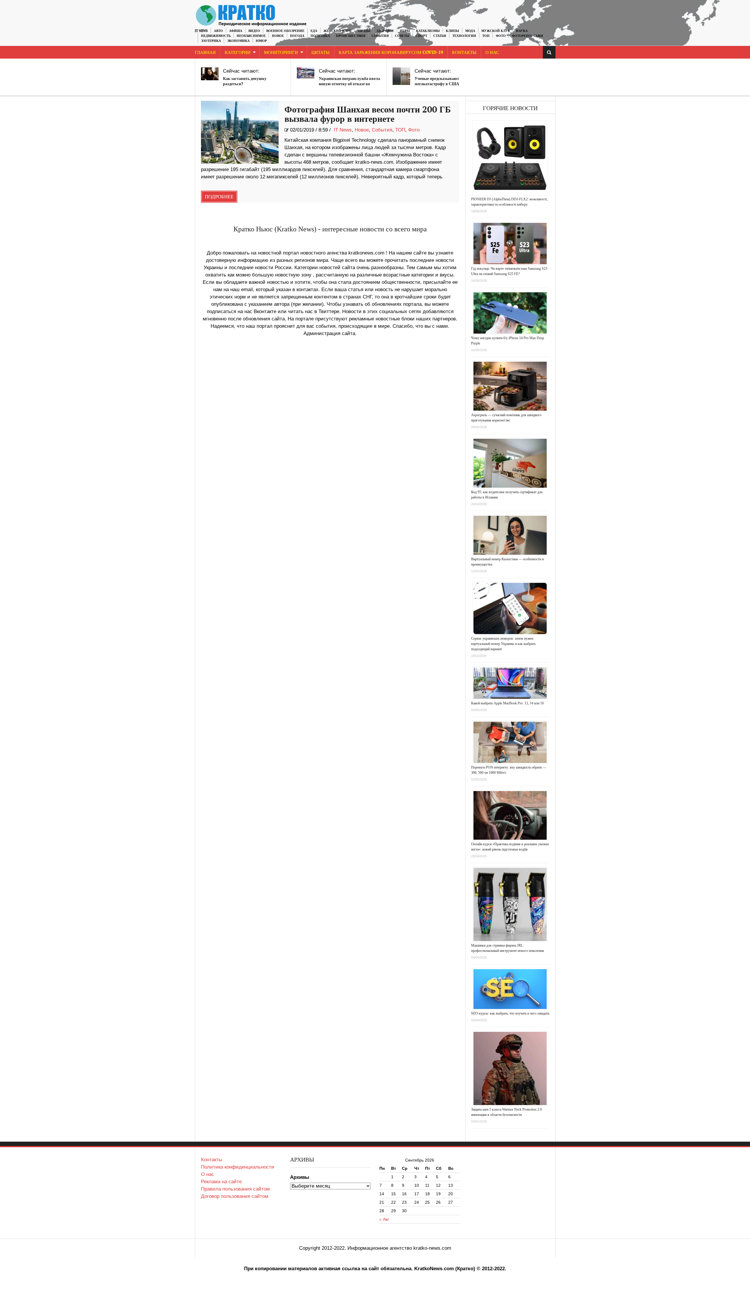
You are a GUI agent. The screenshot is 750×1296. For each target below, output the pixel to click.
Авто (218, 31)
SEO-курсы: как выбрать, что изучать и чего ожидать (510, 1013)
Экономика (238, 41)
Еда (314, 31)
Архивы (299, 1177)
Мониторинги (281, 52)
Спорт (421, 36)
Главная (205, 52)
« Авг (384, 1219)
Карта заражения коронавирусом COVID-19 (391, 52)
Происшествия (350, 36)
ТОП (486, 36)
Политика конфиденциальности (237, 1167)
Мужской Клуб (495, 31)
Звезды (363, 31)
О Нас (492, 52)
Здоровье (385, 31)
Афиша (235, 31)
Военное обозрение (285, 31)
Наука (522, 31)
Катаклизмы (428, 31)
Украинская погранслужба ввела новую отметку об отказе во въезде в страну (349, 84)
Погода (297, 36)
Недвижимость (216, 36)
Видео (254, 31)
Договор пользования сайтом (234, 1196)
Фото (501, 36)
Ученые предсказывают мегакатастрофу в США (437, 81)
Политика (320, 36)
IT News (201, 31)
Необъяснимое (251, 36)
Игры (405, 31)
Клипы (452, 31)
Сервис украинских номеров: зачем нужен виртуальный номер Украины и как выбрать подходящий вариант (503, 643)
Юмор (261, 41)
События (380, 36)
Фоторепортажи (527, 36)
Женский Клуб (337, 31)
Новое (278, 36)
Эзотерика (211, 41)
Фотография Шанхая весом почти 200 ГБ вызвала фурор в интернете (367, 114)
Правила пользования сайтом (235, 1189)
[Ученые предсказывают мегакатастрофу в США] (401, 76)
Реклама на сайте (221, 1181)
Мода (470, 31)
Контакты (464, 52)
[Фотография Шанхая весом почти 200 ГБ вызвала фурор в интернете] (240, 132)
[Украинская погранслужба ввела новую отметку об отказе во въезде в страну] (305, 72)
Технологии (464, 36)
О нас (207, 1174)
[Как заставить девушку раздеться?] (210, 73)
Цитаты (320, 52)
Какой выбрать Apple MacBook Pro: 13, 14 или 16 (507, 703)
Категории (237, 52)
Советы (402, 36)
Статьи (439, 36)
